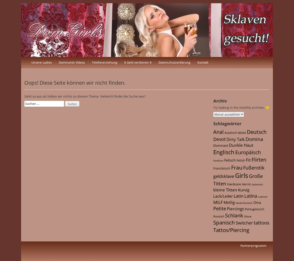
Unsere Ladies (41, 62)
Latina (250, 196)
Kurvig (243, 189)
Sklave (248, 216)
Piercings (235, 209)
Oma (257, 202)
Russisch (218, 216)
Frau (236, 167)
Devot (219, 139)
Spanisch (224, 222)
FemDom (218, 160)
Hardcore (234, 184)
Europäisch (248, 152)
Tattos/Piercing (231, 230)
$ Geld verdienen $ (138, 62)
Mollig (229, 202)
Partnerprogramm (253, 246)
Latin (238, 196)
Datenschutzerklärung (174, 62)
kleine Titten (225, 190)
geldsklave (223, 176)
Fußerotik (254, 167)
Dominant (220, 145)
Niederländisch (244, 203)
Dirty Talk (235, 139)
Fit (248, 160)
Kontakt (202, 62)
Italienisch (257, 184)
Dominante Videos (72, 62)
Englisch (223, 152)
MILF (218, 202)
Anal (218, 131)
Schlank (234, 215)
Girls (241, 175)
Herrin (246, 184)
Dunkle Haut (241, 145)
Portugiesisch (254, 209)
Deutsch (257, 131)
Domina (254, 139)
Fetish (241, 160)
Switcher (244, 223)
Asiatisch (230, 133)
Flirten (259, 159)
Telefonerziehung (104, 62)
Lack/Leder (223, 196)
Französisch (221, 168)
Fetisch (230, 160)
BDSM (242, 133)
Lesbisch (263, 196)
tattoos (261, 223)
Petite (219, 208)
